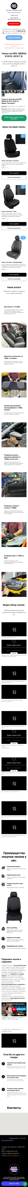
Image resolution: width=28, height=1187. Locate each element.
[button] (14, 118)
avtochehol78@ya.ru (13, 1155)
